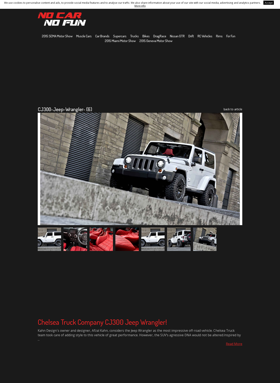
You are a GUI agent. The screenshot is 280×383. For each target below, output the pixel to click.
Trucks (134, 36)
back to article (233, 109)
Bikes (146, 36)
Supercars (119, 36)
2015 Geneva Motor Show (155, 41)
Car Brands (102, 36)
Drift (191, 36)
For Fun (230, 36)
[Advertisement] (140, 74)
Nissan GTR (177, 36)
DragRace (159, 36)
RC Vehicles (205, 36)
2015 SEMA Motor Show (57, 36)
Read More (234, 344)
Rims (219, 36)
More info (140, 5)
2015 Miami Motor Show (120, 41)
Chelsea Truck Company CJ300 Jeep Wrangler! (102, 321)
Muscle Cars (84, 36)
